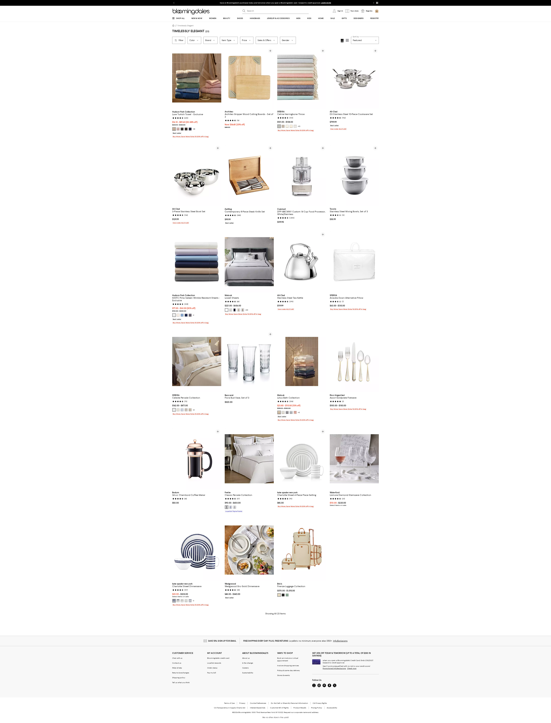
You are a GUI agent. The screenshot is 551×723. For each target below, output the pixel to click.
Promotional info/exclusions (334, 668)
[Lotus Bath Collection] (301, 361)
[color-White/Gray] (226, 507)
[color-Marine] (186, 315)
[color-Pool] (291, 412)
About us (246, 658)
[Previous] (175, 78)
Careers (245, 668)
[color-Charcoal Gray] (182, 129)
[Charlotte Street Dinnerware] (196, 550)
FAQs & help (177, 668)
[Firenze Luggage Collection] (301, 550)
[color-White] (174, 315)
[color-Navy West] (190, 600)
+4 (193, 410)
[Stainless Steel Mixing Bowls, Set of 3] (354, 175)
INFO (299, 3)
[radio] (174, 129)
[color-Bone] (226, 310)
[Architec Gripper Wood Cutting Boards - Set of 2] (249, 78)
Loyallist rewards (214, 663)
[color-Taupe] (291, 126)
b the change (247, 663)
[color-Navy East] (178, 600)
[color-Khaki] (242, 310)
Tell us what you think (181, 683)
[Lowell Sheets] (249, 261)
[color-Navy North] (174, 600)
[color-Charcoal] (190, 315)
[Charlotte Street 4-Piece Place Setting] (301, 459)
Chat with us (177, 658)
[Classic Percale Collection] (249, 459)
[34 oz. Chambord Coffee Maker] (196, 459)
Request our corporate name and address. (301, 712)
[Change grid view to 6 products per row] (347, 40)
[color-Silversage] (287, 126)
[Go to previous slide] (174, 3)
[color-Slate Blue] (279, 126)
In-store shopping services (288, 666)
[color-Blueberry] (190, 129)
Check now (351, 668)
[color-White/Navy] (230, 507)
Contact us (176, 663)
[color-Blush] (295, 412)
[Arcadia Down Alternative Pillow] (354, 261)
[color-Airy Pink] (178, 129)
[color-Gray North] (186, 600)
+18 (194, 129)
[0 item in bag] (377, 11)
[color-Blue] (182, 409)
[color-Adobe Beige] (174, 129)
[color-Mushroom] (283, 126)
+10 (299, 126)
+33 (246, 310)
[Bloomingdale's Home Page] (191, 11)
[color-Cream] (279, 595)
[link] (196, 124)
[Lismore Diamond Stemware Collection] (354, 459)
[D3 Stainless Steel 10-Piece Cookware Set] (354, 78)
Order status (212, 668)
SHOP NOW (307, 3)
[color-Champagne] (238, 310)
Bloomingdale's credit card (218, 658)
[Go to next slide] (373, 3)
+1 (193, 315)
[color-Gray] (186, 409)
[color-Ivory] (178, 315)
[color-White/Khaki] (234, 507)
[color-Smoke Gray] (287, 412)
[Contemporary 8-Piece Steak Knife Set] (249, 175)
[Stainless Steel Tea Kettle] (301, 261)
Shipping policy (178, 678)
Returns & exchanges (180, 673)
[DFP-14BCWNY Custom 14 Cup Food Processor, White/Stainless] (301, 175)
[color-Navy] (234, 310)
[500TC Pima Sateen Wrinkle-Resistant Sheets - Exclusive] (196, 261)
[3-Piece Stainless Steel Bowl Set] (196, 175)
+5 (299, 412)
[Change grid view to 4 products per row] (342, 41)
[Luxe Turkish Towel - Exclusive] (196, 78)
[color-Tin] (295, 126)
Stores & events (283, 675)
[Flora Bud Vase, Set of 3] (249, 361)
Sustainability (247, 673)
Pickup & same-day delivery (288, 670)
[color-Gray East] (182, 600)
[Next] (218, 78)
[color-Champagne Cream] (279, 412)
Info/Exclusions (340, 641)
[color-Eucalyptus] (287, 595)
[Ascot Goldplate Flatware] (354, 361)
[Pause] (377, 3)
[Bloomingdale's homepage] (174, 26)
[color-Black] (186, 129)
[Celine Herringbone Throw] (301, 78)
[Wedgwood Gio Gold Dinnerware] (249, 550)
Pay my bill (211, 673)
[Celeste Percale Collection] (196, 361)
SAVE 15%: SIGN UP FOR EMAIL (222, 641)
